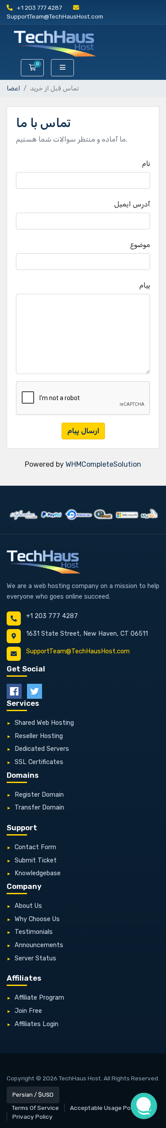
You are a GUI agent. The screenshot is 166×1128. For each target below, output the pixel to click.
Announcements (39, 945)
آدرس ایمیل (132, 204)
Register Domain (39, 794)
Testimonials (34, 932)
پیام (144, 285)
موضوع (140, 244)
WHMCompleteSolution (103, 464)
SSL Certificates (39, 762)
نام (146, 163)
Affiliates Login (36, 1024)
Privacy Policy (32, 1116)
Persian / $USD (33, 1094)
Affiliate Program (39, 997)
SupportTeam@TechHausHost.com (78, 651)
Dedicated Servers (42, 749)
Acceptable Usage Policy (105, 1107)
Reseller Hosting (39, 736)
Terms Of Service (35, 1107)
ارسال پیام (83, 431)
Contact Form (35, 847)
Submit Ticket (36, 860)
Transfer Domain (39, 807)
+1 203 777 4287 (38, 7)
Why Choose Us (37, 919)
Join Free (28, 1011)
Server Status (35, 958)
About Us (28, 906)
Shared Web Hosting (44, 723)
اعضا (13, 88)
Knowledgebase (38, 873)
